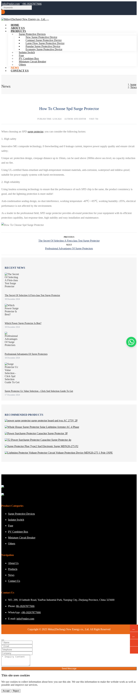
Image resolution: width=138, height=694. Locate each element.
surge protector (35, 131)
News (11, 575)
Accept (6, 691)
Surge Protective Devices (21, 513)
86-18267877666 (25, 606)
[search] (3, 12)
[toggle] (47, 20)
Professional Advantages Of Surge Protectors (69, 248)
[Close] (2, 640)
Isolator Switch (16, 519)
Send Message (69, 668)
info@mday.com (11, 3)
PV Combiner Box (18, 531)
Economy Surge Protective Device (44, 49)
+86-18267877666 (32, 3)
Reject (16, 691)
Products (18, 31)
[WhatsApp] (134, 628)
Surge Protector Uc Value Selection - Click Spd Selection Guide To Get (39, 391)
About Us (13, 563)
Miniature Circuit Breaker (32, 61)
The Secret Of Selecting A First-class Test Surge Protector (69, 240)
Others (22, 64)
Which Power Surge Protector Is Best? (23, 323)
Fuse (10, 525)
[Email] (134, 635)
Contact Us (20, 70)
